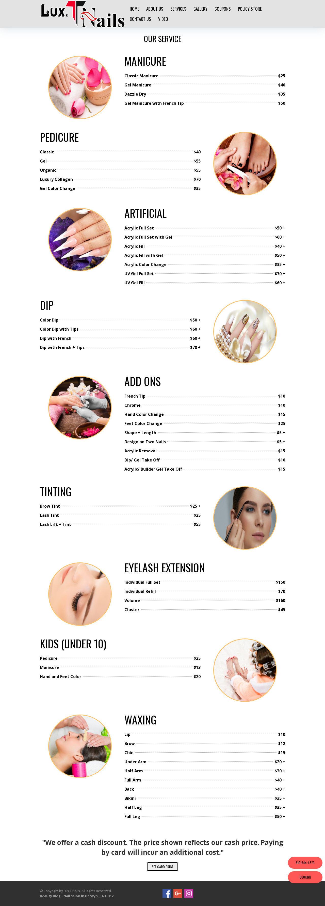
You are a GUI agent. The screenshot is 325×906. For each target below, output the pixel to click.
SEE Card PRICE (162, 866)
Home (134, 9)
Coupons (223, 9)
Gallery (200, 9)
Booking (305, 877)
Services (178, 9)
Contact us (140, 19)
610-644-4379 (305, 862)
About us (154, 9)
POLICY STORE (250, 9)
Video (163, 19)
